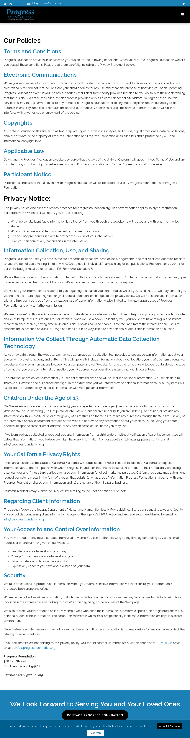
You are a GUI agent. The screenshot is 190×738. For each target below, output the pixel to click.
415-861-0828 (162, 643)
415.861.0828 (16, 3)
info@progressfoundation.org (48, 3)
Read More (95, 733)
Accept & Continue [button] (169, 726)
